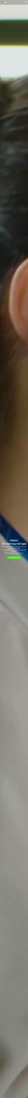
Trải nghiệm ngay (14, 557)
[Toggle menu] (26, 2)
